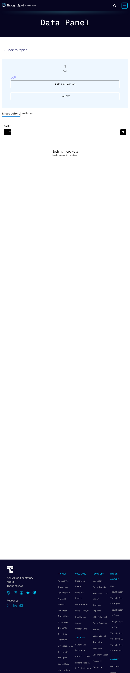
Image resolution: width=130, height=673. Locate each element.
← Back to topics (15, 50)
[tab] (11, 114)
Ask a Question (65, 84)
